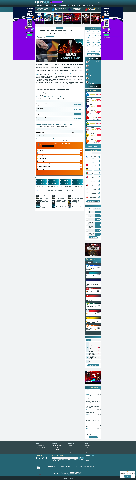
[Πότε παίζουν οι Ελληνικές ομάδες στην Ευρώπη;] (69, 206)
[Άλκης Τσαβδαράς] (87, 66)
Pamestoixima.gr (93, 110)
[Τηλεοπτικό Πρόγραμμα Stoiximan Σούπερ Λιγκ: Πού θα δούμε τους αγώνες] (53, 197)
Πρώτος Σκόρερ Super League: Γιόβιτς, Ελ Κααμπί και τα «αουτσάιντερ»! (45, 197)
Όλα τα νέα (92, 437)
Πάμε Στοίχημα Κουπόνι (40, 445)
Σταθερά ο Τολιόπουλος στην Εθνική (94, 74)
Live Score (38, 449)
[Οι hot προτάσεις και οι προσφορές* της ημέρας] (53, 206)
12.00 (81, 158)
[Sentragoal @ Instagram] (43, 458)
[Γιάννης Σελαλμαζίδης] (87, 70)
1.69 (80, 153)
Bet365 (91, 121)
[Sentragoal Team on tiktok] (53, 36)
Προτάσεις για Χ (55, 450)
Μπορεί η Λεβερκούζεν (93, 65)
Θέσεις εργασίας (87, 460)
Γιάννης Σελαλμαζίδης (92, 68)
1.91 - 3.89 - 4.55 (77, 104)
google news (58, 190)
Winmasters (92, 127)
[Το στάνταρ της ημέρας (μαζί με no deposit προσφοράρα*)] (38, 206)
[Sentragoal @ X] (40, 458)
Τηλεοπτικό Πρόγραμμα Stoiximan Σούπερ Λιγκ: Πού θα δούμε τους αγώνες (60, 197)
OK (127, 476)
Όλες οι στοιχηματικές (92, 146)
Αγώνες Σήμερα (39, 450)
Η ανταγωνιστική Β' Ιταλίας (94, 61)
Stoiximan (91, 92)
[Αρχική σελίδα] (35, 25)
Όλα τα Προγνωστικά (92, 54)
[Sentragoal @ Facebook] (36, 458)
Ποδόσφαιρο (59, 27)
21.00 (81, 166)
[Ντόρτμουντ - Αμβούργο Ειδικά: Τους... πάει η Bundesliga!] (69, 202)
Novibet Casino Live (87, 447)
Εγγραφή (81, 457)
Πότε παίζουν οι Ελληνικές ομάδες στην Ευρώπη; (77, 205)
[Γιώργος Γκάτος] (87, 78)
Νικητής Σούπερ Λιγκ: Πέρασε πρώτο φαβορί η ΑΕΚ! (45, 201)
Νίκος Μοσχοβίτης (91, 72)
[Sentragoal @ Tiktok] (46, 458)
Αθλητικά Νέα (88, 409)
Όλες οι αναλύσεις (92, 201)
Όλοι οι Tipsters (92, 86)
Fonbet (91, 116)
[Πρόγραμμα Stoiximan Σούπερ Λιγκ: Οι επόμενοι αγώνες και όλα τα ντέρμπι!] (69, 197)
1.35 (80, 150)
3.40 (80, 161)
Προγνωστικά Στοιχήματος (40, 447)
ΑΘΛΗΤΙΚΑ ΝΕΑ (39, 25)
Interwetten (92, 133)
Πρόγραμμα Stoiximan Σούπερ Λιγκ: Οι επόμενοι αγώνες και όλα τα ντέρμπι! (77, 197)
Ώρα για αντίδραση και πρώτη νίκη (93, 83)
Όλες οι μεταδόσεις (92, 365)
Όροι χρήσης (87, 457)
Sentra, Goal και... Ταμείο (90, 434)
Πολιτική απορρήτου (88, 459)
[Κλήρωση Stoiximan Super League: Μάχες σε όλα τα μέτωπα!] (53, 202)
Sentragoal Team (41, 36)
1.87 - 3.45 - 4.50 (77, 109)
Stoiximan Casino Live (88, 445)
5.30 (80, 163)
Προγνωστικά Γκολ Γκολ (56, 447)
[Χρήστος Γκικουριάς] (87, 82)
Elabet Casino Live (87, 449)
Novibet (91, 98)
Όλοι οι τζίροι (92, 237)
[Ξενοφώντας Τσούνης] (87, 62)
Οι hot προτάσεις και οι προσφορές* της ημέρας (61, 205)
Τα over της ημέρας (55, 449)
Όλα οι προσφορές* (92, 333)
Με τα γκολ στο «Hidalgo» (94, 69)
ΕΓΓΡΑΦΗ (99, 2)
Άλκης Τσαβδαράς (91, 64)
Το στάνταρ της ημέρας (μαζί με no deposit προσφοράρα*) (44, 206)
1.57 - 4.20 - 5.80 (77, 114)
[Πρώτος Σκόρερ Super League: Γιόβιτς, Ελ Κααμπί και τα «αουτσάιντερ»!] (37, 197)
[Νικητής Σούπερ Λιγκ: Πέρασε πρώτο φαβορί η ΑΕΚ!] (38, 202)
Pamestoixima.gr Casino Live (89, 450)
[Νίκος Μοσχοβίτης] (87, 74)
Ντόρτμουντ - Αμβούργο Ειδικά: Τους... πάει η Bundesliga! (77, 201)
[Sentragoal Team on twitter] (51, 36)
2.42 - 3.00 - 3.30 (77, 118)
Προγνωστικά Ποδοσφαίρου (57, 445)
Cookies (129, 474)
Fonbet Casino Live (87, 452)
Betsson (91, 139)
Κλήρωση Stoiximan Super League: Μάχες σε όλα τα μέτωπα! (61, 201)
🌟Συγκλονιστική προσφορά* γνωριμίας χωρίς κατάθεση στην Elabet (92, 284)
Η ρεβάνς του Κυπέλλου (94, 78)
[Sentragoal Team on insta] (49, 36)
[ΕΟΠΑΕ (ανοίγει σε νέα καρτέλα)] (71, 473)
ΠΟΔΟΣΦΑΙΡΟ (44, 25)
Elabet (91, 104)
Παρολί (53, 452)
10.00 (81, 155)
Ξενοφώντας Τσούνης (92, 60)
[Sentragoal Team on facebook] (47, 36)
